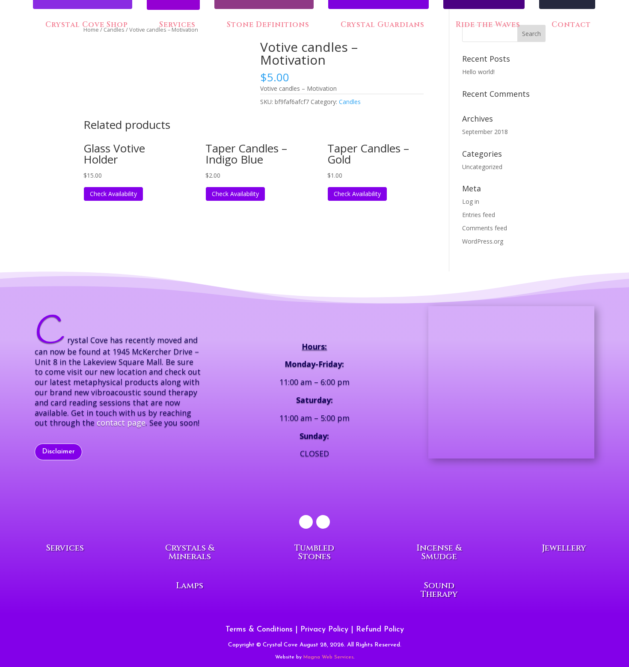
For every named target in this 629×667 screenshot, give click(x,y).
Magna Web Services (328, 657)
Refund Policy (380, 630)
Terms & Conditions (259, 630)
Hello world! (478, 72)
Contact (570, 25)
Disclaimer (58, 451)
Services (177, 26)
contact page (121, 422)
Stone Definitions (267, 25)
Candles (350, 102)
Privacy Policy (324, 630)
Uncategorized (482, 167)
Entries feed (478, 215)
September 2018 (485, 132)
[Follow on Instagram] (323, 522)
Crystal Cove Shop (85, 25)
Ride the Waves (487, 25)
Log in (470, 201)
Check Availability (113, 194)
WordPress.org (482, 241)
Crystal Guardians (381, 25)
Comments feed (484, 228)
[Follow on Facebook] (306, 522)
